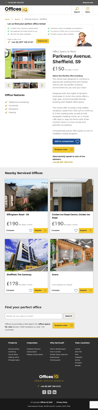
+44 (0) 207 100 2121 (63, 162)
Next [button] (41, 85)
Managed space (14, 360)
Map (8, 50)
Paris (76, 354)
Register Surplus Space (35, 354)
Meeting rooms (13, 357)
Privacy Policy (62, 402)
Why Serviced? (57, 343)
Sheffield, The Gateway (19, 275)
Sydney (77, 360)
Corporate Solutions (33, 349)
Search (17, 19)
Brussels (78, 365)
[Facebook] (44, 392)
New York (78, 351)
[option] (25, 63)
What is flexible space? (58, 349)
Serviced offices (13, 349)
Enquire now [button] (42, 41)
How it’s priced (55, 351)
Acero (55, 275)
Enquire (38, 230)
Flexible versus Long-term (59, 354)
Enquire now (61, 325)
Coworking (12, 351)
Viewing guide (55, 360)
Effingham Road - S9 (18, 215)
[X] (49, 392)
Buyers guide (54, 357)
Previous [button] (8, 85)
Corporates (32, 343)
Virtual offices (13, 354)
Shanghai (78, 363)
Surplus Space (32, 351)
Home (7, 19)
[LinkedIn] (54, 392)
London (77, 349)
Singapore (78, 357)
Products (12, 343)
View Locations (82, 343)
